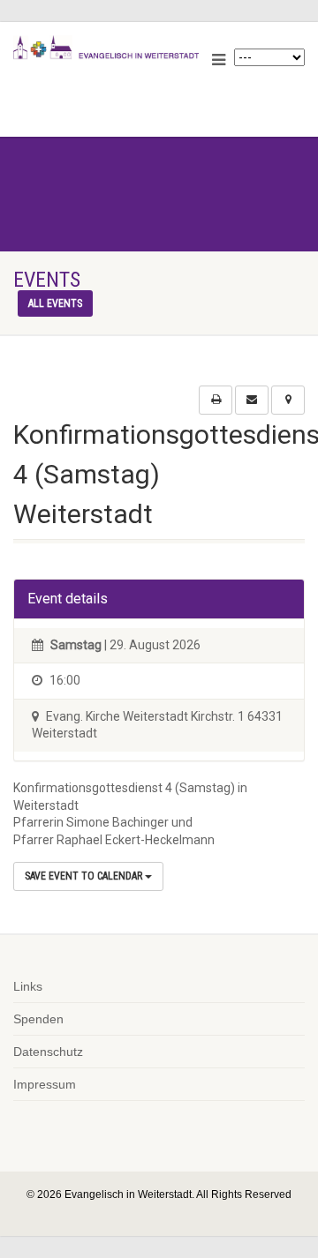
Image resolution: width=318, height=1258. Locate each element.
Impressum (44, 1084)
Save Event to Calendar (85, 876)
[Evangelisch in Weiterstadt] (106, 47)
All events (55, 303)
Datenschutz (48, 1052)
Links (27, 986)
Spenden (38, 1019)
